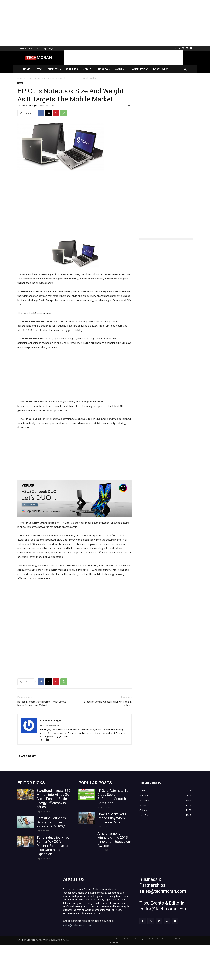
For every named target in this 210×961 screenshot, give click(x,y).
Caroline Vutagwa (29, 105)
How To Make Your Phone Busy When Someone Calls (111, 818)
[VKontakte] (167, 921)
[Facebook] (176, 48)
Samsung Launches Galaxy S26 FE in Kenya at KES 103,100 (53, 822)
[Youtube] (191, 48)
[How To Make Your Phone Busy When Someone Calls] (86, 818)
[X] (183, 48)
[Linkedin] (49, 740)
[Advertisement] (98, 23)
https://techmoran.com (49, 725)
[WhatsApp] (63, 113)
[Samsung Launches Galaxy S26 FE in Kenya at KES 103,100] (25, 822)
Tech (20, 83)
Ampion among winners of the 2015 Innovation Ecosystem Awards (114, 839)
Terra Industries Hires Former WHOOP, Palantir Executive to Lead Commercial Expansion (53, 846)
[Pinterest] (56, 113)
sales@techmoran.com (77, 925)
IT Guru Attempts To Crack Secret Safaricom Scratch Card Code (112, 797)
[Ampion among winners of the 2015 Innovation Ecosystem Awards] (86, 837)
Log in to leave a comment (31, 761)
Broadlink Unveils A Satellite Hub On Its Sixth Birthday (108, 703)
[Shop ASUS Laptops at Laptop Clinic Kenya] (74, 498)
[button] (185, 69)
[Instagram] (179, 48)
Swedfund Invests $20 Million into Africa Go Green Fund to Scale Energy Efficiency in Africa (53, 799)
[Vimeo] (187, 48)
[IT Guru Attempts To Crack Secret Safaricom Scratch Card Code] (86, 794)
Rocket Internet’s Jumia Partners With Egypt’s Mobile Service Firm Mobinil (41, 703)
